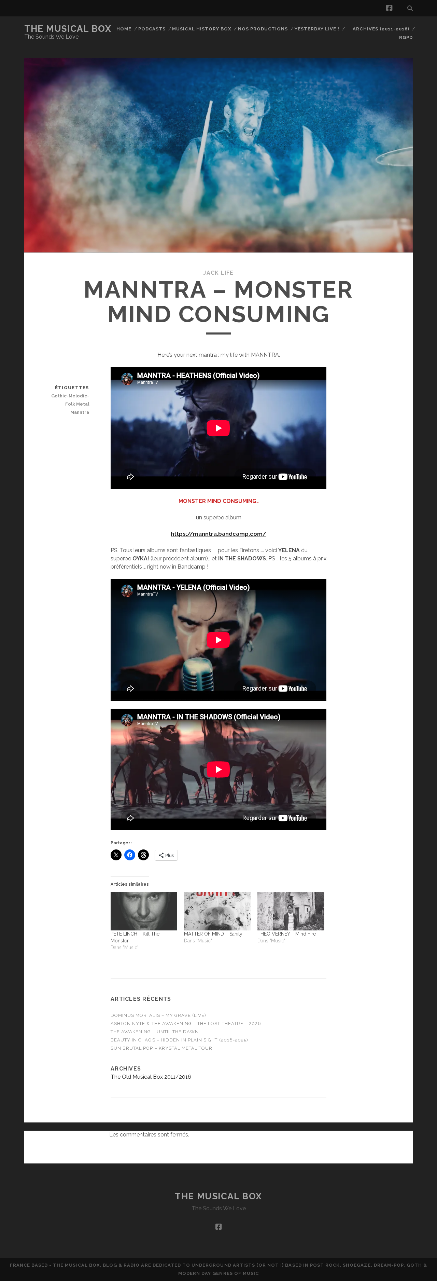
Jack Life (218, 273)
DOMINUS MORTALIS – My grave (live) (158, 1015)
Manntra (79, 412)
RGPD (406, 37)
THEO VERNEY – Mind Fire (286, 934)
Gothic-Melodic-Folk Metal (70, 400)
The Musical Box (67, 29)
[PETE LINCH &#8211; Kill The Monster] (144, 911)
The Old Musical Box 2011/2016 (151, 1077)
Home (123, 28)
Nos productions (263, 28)
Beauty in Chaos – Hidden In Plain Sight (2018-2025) (179, 1039)
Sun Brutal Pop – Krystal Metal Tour (161, 1048)
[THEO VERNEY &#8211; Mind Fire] (290, 911)
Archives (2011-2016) (381, 28)
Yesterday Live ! (317, 28)
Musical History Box (201, 28)
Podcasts (152, 28)
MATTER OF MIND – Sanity (213, 934)
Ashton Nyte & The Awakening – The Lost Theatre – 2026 (186, 1023)
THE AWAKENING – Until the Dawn (155, 1031)
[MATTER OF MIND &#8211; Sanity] (217, 911)
